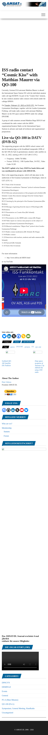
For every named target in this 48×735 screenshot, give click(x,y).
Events (17, 342)
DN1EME (19, 347)
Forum (6, 436)
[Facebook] (18, 336)
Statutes (7, 432)
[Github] (8, 410)
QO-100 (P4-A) (28, 342)
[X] (14, 336)
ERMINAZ (6, 687)
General (5, 695)
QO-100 (38, 347)
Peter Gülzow (6, 382)
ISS (33, 347)
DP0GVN (6, 683)
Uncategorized (7, 713)
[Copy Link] (23, 336)
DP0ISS (27, 347)
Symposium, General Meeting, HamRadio (18, 708)
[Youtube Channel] (22, 410)
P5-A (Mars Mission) (10, 700)
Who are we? (7, 424)
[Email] (28, 336)
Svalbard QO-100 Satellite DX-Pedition (6, 363)
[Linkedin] (9, 336)
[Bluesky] (4, 336)
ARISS (12, 347)
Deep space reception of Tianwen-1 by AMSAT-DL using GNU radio (39, 366)
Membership (7, 428)
